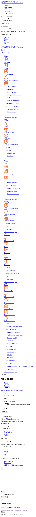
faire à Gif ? (8, 11)
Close (2, 511)
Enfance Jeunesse (6, 201)
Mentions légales (8, 461)
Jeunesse (8, 10)
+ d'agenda (14, 117)
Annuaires (6, 386)
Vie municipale (7, 161)
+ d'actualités (7, 117)
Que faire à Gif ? (7, 234)
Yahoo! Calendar (22, 510)
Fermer (3, 491)
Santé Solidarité (6, 119)
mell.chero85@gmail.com (16, 390)
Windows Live (14, 510)
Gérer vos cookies (9, 464)
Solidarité (8, 7)
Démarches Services (7, 284)
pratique (7, 5)
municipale (8, 8)
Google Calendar (5, 510)
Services (9, 13)
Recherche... (5, 494)
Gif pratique (6, 55)
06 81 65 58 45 (5, 390)
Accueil (6, 383)
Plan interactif (7, 463)
